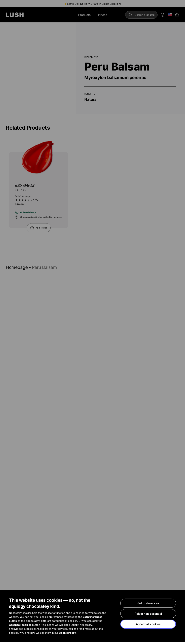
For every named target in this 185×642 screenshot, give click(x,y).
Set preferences (148, 603)
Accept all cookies (148, 624)
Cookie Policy (67, 632)
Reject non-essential (148, 613)
